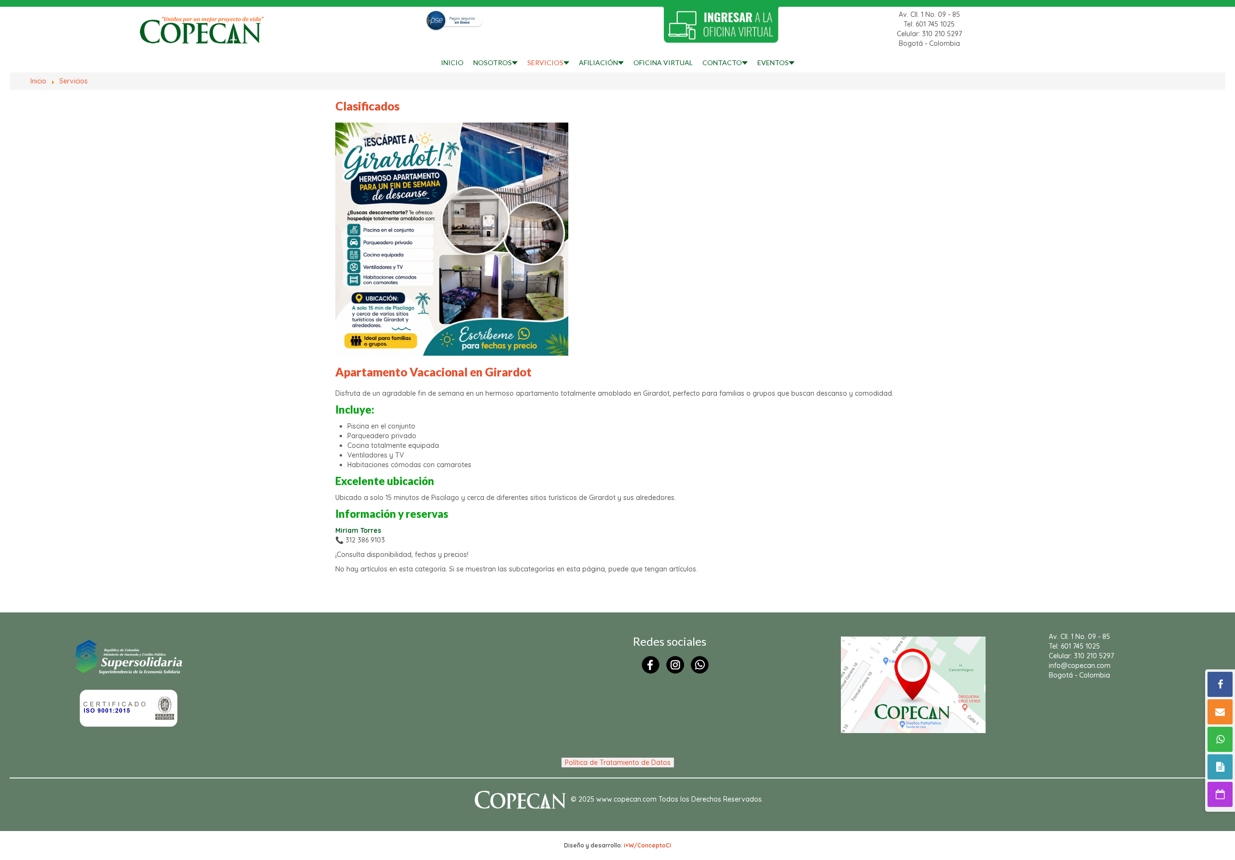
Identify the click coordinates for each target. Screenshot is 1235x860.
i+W (629, 845)
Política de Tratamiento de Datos (618, 762)
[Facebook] (1220, 684)
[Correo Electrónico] (1220, 711)
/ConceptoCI (652, 845)
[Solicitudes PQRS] (1220, 766)
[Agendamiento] (1220, 794)
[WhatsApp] (1220, 739)
